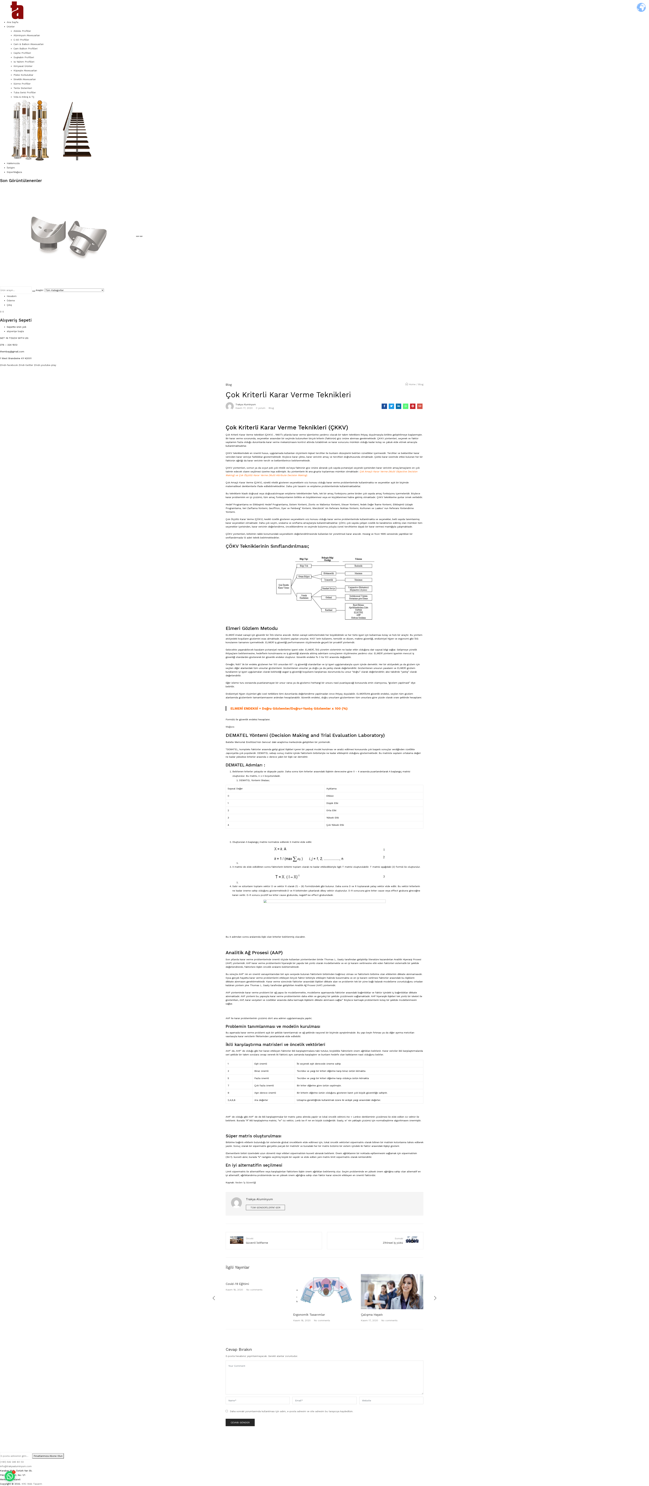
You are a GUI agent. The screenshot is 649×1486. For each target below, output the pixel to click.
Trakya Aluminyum (245, 404)
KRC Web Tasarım (32, 1483)
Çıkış (9, 305)
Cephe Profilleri (22, 53)
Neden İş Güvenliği (245, 1182)
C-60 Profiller (21, 39)
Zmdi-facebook (9, 365)
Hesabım (12, 296)
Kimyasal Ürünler (23, 66)
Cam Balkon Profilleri (26, 48)
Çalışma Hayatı (372, 1314)
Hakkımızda (13, 163)
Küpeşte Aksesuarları (25, 70)
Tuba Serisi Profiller (25, 92)
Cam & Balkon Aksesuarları (29, 44)
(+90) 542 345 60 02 (12, 1461)
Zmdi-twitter (26, 365)
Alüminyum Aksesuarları (27, 35)
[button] (10, 1476)
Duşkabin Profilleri (24, 57)
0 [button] (3, 311)
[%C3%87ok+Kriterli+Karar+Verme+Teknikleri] (391, 406)
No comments (254, 1289)
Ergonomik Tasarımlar (309, 1314)
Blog (420, 384)
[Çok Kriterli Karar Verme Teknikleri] (384, 406)
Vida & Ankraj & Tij (24, 96)
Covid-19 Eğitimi (237, 1284)
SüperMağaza (14, 172)
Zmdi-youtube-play (45, 365)
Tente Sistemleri (23, 88)
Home (412, 384)
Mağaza (230, 726)
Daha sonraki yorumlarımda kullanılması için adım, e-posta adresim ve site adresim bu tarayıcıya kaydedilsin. (291, 1411)
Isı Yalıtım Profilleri (24, 61)
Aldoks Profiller (22, 31)
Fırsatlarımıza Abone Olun (48, 1456)
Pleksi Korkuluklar (23, 75)
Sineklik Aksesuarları (25, 79)
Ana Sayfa (12, 22)
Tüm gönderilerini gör (265, 1207)
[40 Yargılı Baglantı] (68, 235)
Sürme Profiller (22, 83)
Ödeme (11, 300)
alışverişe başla (15, 331)
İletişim (11, 167)
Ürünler (11, 26)
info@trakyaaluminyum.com (16, 1466)
